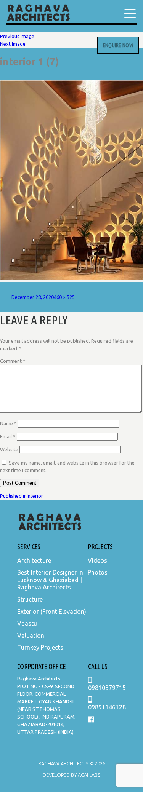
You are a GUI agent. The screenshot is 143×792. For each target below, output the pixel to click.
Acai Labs (88, 775)
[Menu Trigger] (130, 13)
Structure (30, 599)
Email (8, 436)
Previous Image (17, 36)
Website (9, 449)
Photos (98, 572)
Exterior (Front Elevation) (51, 611)
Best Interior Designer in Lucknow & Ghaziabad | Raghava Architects (50, 580)
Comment (13, 361)
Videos (97, 560)
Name (8, 423)
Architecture (34, 560)
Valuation (30, 635)
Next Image (13, 43)
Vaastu (27, 623)
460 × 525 (64, 297)
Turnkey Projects (40, 647)
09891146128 (107, 707)
